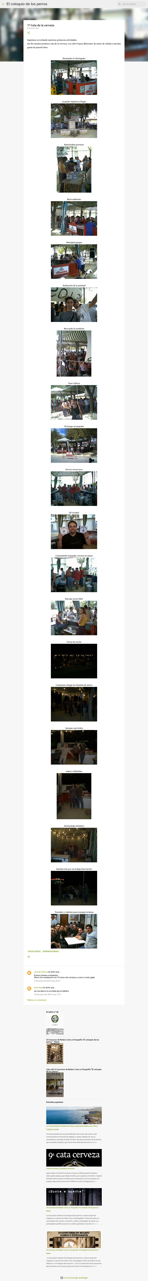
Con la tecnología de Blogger (75, 1278)
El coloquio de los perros (26, 4)
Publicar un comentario (37, 1000)
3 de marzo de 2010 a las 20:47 (47, 981)
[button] (28, 32)
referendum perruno (51, 951)
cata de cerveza (34, 951)
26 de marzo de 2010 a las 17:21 (47, 994)
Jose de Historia (41, 972)
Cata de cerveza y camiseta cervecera (60, 1168)
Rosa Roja (38, 987)
